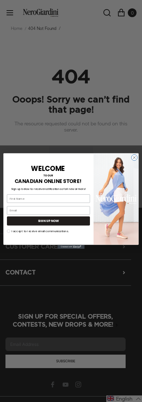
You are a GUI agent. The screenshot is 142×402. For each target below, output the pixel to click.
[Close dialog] (134, 157)
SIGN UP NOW (48, 221)
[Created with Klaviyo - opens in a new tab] (71, 247)
